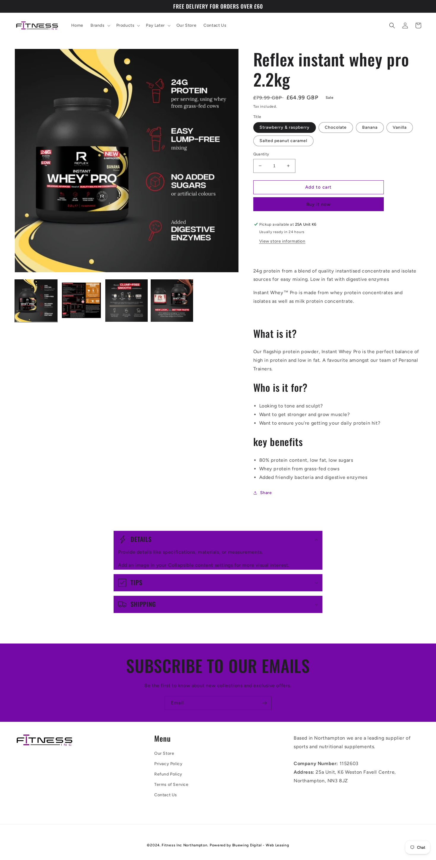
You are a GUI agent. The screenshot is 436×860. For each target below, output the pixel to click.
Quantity (261, 154)
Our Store (164, 753)
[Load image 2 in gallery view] (81, 300)
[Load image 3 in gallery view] (126, 300)
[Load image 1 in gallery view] (36, 300)
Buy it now (318, 204)
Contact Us (165, 794)
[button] (100, 25)
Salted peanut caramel (283, 140)
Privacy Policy (168, 763)
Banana (370, 127)
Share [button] (266, 492)
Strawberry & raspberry (285, 127)
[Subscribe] (264, 703)
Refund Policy (168, 774)
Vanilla (400, 127)
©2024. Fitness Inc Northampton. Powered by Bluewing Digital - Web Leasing (218, 845)
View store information (282, 241)
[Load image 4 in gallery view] (172, 300)
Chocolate (336, 127)
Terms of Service (171, 784)
